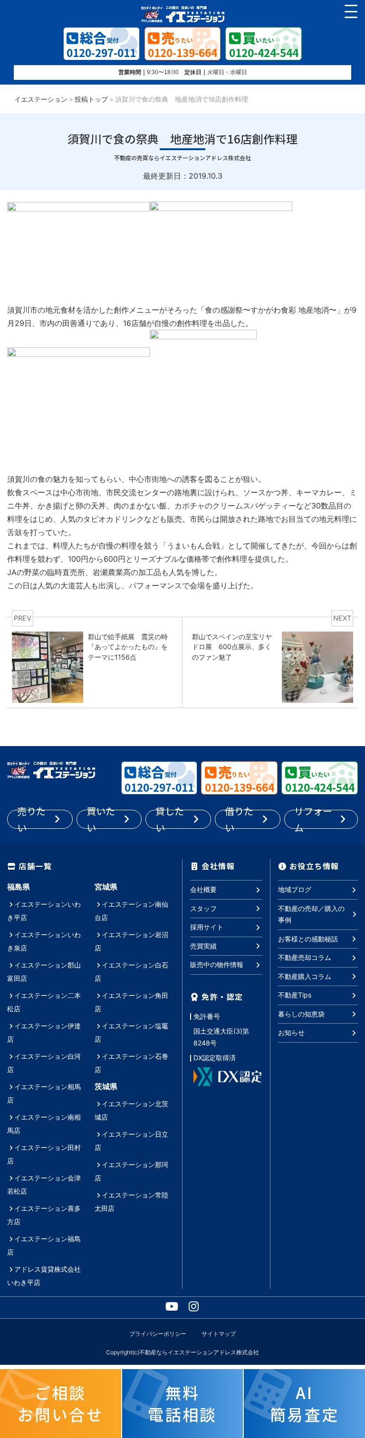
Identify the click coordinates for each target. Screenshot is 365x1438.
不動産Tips (294, 995)
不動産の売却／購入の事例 (311, 914)
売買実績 (203, 946)
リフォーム (313, 819)
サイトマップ (219, 1333)
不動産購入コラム (304, 976)
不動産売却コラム (304, 957)
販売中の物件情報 (216, 964)
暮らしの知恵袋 (301, 1014)
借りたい (239, 819)
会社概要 (203, 889)
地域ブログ (294, 889)
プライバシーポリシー (157, 1333)
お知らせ (291, 1032)
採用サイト (206, 927)
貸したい (169, 819)
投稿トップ (91, 99)
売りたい (31, 819)
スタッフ (203, 908)
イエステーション (40, 99)
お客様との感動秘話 (308, 939)
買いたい (100, 819)
